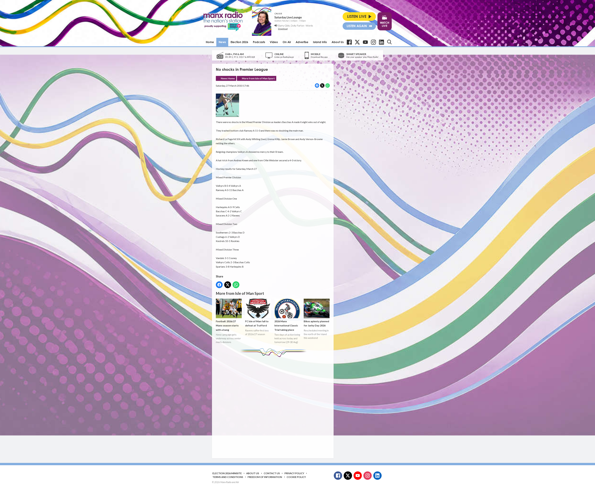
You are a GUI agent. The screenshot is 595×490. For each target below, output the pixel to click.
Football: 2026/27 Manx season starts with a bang (227, 325)
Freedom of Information (265, 476)
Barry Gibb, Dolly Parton (291, 25)
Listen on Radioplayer (284, 57)
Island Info (320, 42)
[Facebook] (349, 42)
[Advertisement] (274, 405)
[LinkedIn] (381, 42)
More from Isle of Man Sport (258, 78)
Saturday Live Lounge (288, 17)
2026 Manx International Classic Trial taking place (286, 325)
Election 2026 (239, 42)
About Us (338, 42)
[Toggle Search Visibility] (389, 42)
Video (274, 42)
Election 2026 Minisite (227, 473)
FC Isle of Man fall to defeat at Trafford (257, 323)
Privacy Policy (294, 473)
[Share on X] (322, 85)
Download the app (319, 57)
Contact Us (272, 473)
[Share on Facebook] (317, 85)
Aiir (237, 482)
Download (283, 29)
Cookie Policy (296, 476)
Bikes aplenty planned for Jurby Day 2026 (316, 323)
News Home (228, 78)
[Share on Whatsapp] (327, 85)
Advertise (302, 42)
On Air (287, 42)
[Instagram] (373, 42)
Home (210, 42)
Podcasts (259, 42)
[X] (357, 42)
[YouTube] (365, 42)
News (222, 42)
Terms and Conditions (227, 476)
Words (309, 25)
